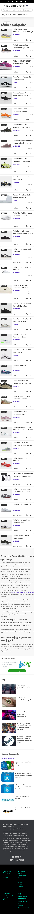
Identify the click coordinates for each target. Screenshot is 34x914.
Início (2, 19)
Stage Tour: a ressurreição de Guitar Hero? (23, 687)
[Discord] (22, 860)
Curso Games (22, 896)
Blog (3, 679)
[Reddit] (19, 860)
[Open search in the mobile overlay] (17, 10)
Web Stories (22, 899)
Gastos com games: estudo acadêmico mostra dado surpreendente (23, 714)
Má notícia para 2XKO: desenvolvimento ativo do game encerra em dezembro (24, 726)
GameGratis (17, 5)
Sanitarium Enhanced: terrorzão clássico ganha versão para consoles (24, 700)
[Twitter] (11, 860)
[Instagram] (17, 860)
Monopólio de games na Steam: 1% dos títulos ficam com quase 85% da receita (24, 739)
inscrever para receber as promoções (22, 592)
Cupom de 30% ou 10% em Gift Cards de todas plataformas (23, 764)
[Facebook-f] (14, 860)
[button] (27, 5)
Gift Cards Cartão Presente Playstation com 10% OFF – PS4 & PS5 (23, 775)
